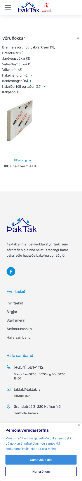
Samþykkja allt (41, 459)
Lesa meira (48, 449)
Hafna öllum (41, 471)
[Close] (79, 425)
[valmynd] (7, 7)
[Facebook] (11, 271)
